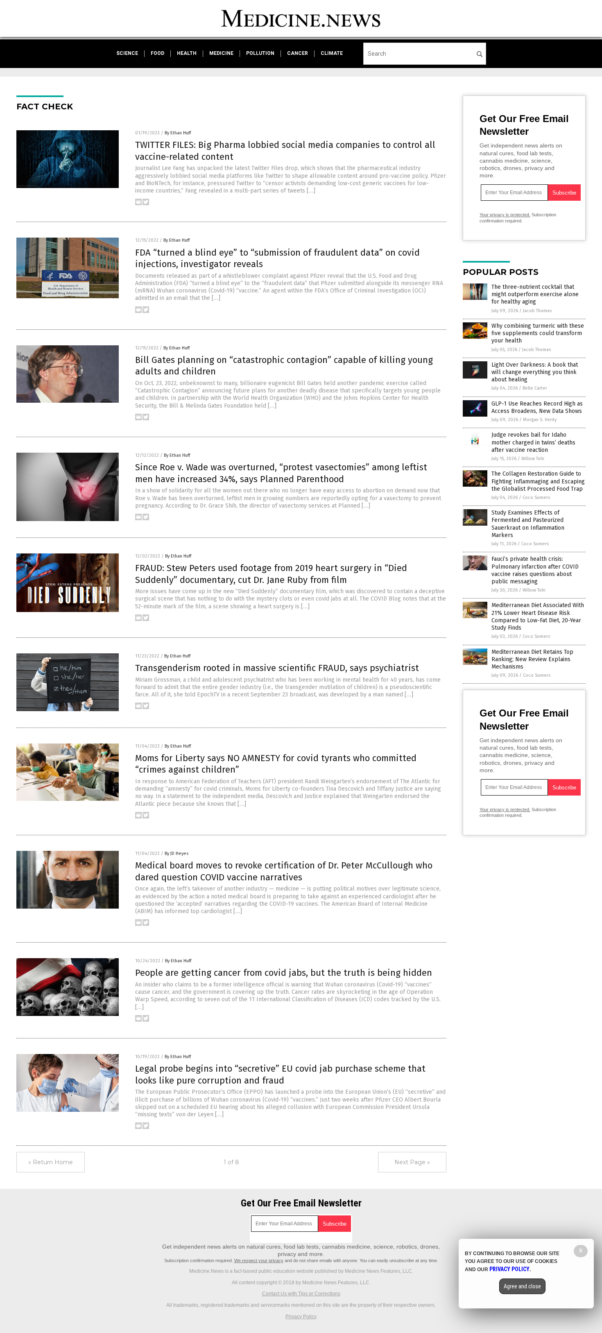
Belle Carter (535, 388)
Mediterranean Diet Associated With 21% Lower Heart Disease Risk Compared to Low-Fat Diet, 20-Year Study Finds (537, 616)
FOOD (157, 53)
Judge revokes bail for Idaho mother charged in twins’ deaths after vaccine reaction (533, 442)
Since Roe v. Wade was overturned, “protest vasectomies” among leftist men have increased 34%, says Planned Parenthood (281, 473)
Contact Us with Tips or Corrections (301, 1294)
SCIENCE (127, 53)
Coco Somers (536, 497)
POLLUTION (260, 53)
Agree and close (522, 1286)
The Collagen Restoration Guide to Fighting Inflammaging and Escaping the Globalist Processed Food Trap (538, 481)
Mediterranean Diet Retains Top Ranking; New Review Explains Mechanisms (532, 659)
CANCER (297, 53)
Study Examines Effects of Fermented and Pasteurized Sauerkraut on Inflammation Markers (527, 524)
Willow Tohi (532, 458)
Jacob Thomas (537, 310)
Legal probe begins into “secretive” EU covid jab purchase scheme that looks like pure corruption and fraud (280, 1074)
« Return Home (50, 1162)
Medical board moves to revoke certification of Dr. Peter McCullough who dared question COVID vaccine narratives (283, 871)
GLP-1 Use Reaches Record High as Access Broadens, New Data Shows (537, 407)
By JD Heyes (176, 853)
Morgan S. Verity (540, 419)
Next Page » (412, 1162)
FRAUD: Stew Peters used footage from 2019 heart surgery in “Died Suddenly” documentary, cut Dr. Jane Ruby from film (271, 573)
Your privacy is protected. (505, 214)
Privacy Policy (301, 1316)
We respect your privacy (258, 1260)
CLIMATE (332, 53)
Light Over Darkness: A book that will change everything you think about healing (534, 372)
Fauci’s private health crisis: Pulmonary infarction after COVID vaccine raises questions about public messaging (535, 570)
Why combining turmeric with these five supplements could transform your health (537, 333)
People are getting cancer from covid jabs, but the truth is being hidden (283, 972)
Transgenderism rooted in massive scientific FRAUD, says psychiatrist (277, 667)
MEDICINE (221, 53)
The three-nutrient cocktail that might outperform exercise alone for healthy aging (535, 294)
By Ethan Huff (178, 133)
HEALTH (187, 53)
